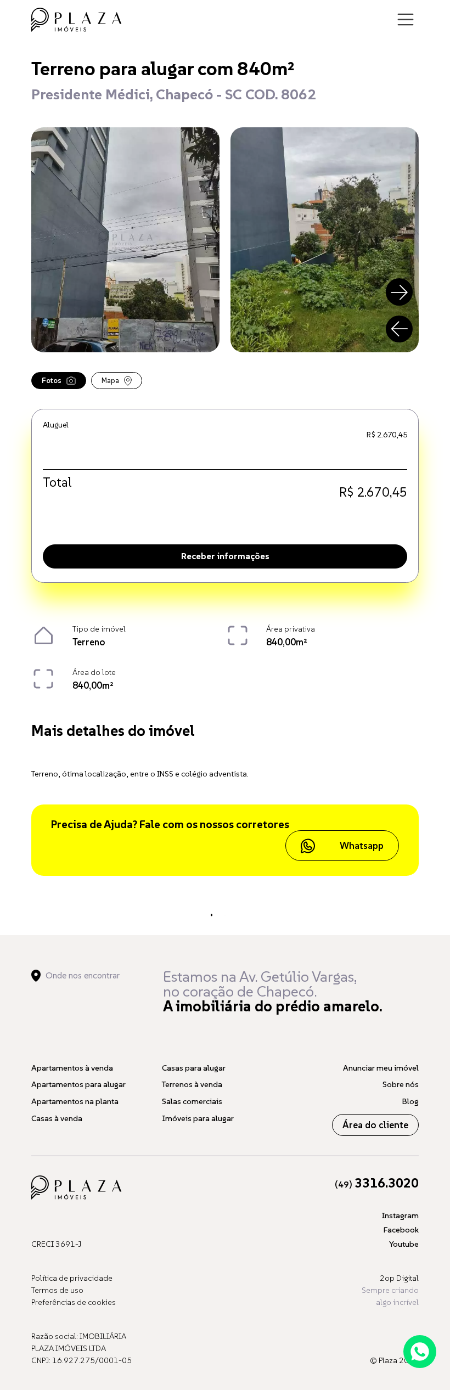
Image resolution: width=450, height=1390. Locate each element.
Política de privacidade (72, 1278)
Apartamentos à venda (72, 1068)
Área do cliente (375, 1125)
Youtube (404, 1244)
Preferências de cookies (73, 1302)
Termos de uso (57, 1290)
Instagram (400, 1215)
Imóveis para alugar (198, 1118)
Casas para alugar (194, 1068)
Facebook (401, 1230)
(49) (377, 1184)
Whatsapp (362, 846)
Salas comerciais (192, 1101)
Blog (410, 1101)
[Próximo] (399, 292)
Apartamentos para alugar (78, 1084)
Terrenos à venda (192, 1084)
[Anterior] (399, 329)
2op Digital (399, 1278)
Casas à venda (56, 1118)
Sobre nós (401, 1084)
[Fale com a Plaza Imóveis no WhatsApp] (419, 1351)
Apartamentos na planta (75, 1101)
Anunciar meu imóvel (381, 1068)
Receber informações (225, 555)
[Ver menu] (405, 20)
